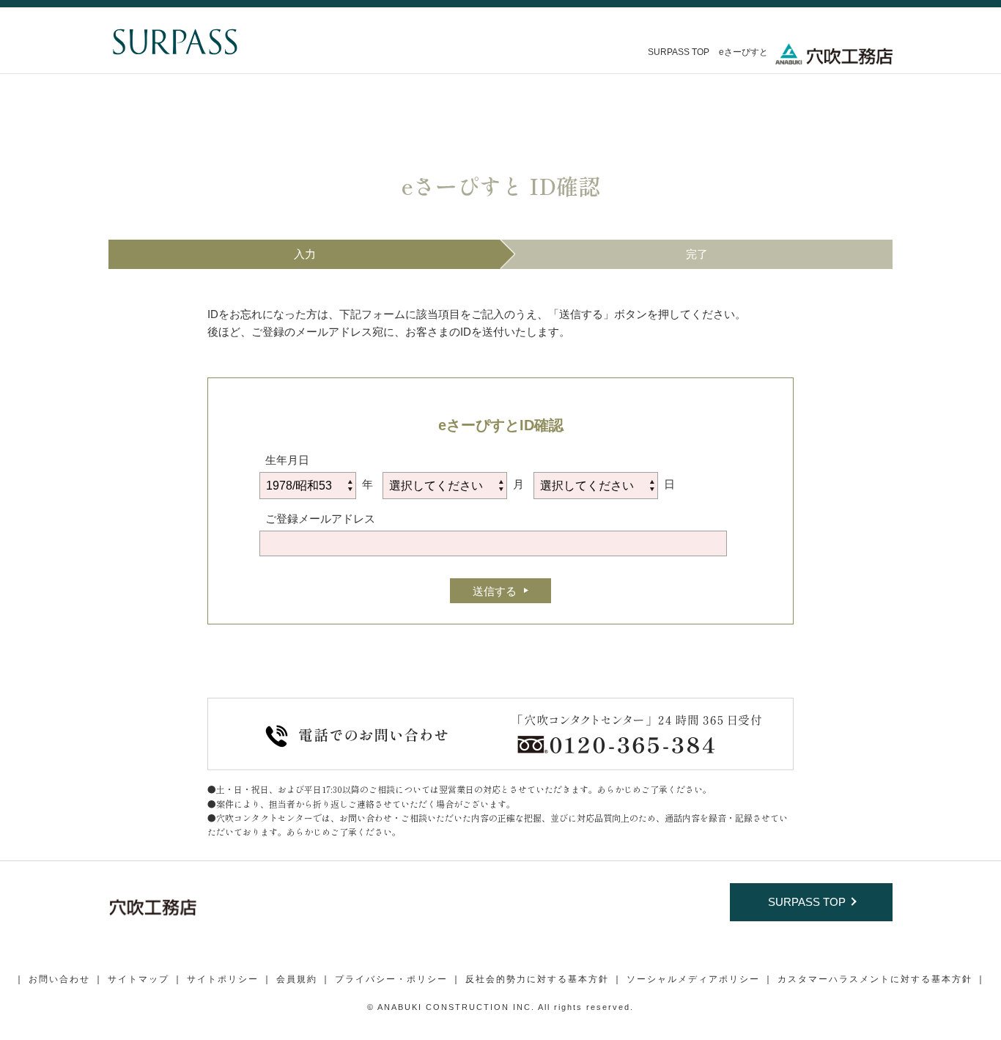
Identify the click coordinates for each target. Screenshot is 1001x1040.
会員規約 (296, 979)
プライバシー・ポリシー (391, 979)
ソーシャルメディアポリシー (693, 979)
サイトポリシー (223, 979)
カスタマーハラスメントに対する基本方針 (874, 979)
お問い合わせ (59, 979)
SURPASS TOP (678, 52)
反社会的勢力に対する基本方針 (537, 979)
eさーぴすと (743, 52)
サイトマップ (138, 979)
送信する (495, 591)
